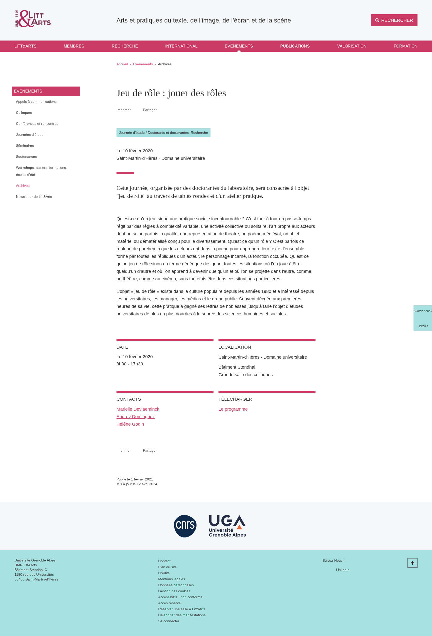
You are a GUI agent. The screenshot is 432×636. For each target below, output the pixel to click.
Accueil (122, 64)
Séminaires (25, 146)
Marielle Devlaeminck (137, 409)
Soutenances (26, 157)
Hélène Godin (130, 424)
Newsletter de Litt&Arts (34, 197)
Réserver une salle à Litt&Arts (181, 609)
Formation (406, 46)
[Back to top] (413, 563)
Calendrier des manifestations (182, 615)
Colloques (24, 113)
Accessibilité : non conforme (180, 597)
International (181, 46)
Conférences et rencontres (37, 124)
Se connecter (168, 621)
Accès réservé (169, 603)
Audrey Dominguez (135, 416)
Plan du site (167, 567)
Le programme (233, 409)
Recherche (125, 46)
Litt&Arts (25, 46)
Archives (23, 186)
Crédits (164, 573)
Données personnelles (176, 585)
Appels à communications (36, 102)
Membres (74, 46)
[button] (163, 109)
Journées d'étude (30, 135)
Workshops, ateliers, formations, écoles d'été (41, 171)
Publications (295, 46)
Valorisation (351, 46)
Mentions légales (171, 579)
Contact (164, 561)
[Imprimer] (137, 109)
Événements (239, 46)
